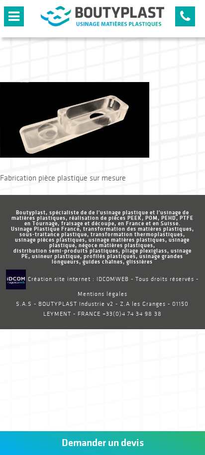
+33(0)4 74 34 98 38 (132, 314)
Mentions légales (102, 294)
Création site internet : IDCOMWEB (77, 279)
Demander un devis (103, 443)
